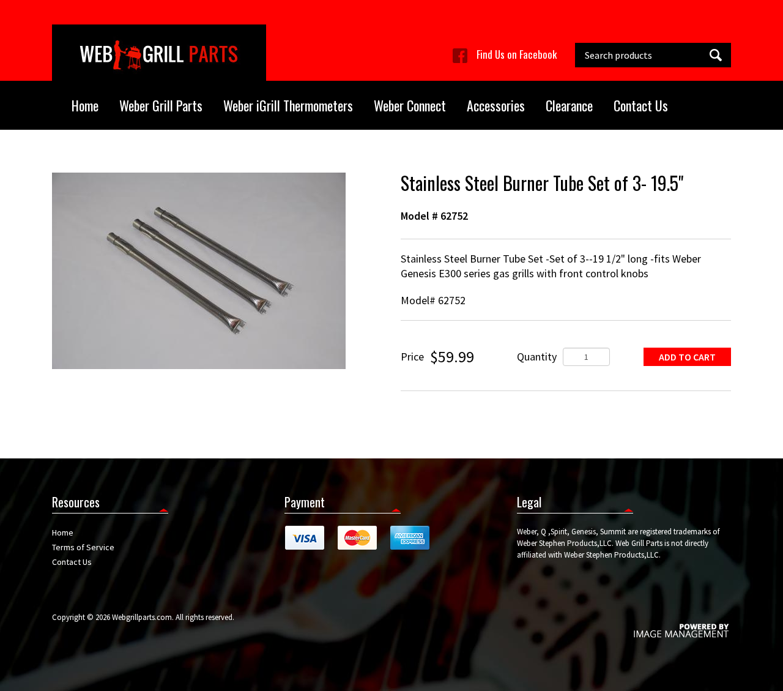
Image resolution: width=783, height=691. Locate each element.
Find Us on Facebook (517, 54)
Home (85, 105)
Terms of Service (83, 547)
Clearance (569, 105)
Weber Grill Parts (160, 105)
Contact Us (641, 105)
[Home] (159, 52)
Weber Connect (410, 105)
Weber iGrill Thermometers (288, 105)
